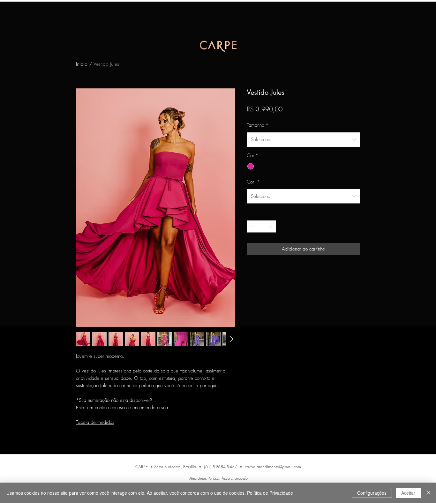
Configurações (372, 493)
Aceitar (408, 493)
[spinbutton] (261, 226)
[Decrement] (252, 226)
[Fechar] (428, 493)
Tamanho (257, 125)
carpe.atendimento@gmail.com (273, 466)
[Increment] (271, 226)
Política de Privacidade (270, 493)
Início (81, 63)
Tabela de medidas (95, 422)
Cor (253, 182)
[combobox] (303, 139)
